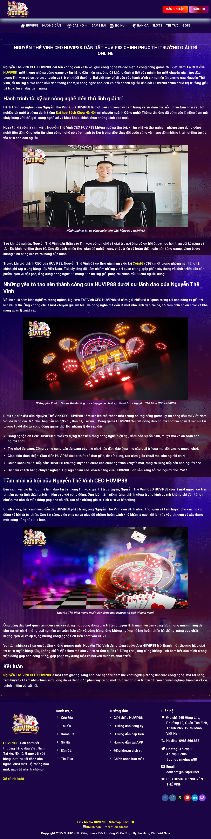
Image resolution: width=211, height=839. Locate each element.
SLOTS (157, 25)
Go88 (186, 25)
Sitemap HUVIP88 (121, 822)
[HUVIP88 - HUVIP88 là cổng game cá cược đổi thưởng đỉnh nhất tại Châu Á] (23, 9)
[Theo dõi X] (180, 797)
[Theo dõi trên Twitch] (202, 797)
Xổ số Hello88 (13, 779)
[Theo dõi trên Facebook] (165, 797)
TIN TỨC (172, 25)
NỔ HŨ (119, 25)
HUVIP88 (32, 25)
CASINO (78, 25)
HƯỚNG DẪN (51, 25)
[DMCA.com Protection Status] (105, 827)
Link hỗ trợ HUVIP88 (91, 822)
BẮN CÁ (143, 25)
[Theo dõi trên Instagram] (172, 797)
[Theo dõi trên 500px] (194, 797)
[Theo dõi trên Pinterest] (187, 797)
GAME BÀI (98, 25)
